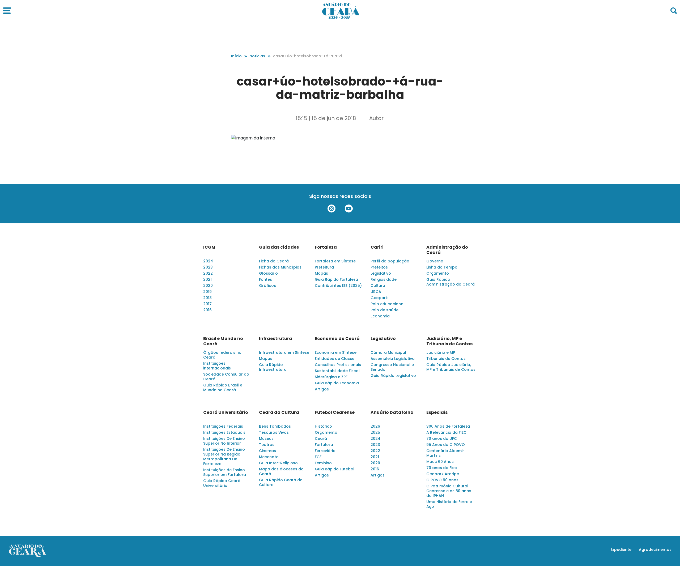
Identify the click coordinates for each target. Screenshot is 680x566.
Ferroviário (325, 450)
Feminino (323, 463)
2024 (208, 261)
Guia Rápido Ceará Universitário (221, 483)
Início (236, 56)
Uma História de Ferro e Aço (449, 504)
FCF (318, 456)
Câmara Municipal (388, 352)
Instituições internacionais (217, 366)
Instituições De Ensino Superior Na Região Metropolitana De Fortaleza (224, 456)
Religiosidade (384, 279)
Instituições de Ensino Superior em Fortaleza (224, 472)
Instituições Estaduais (224, 432)
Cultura (378, 285)
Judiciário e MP (440, 352)
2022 (208, 273)
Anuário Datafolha (392, 412)
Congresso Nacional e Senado (392, 367)
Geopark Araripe (442, 473)
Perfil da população (390, 261)
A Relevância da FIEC (446, 432)
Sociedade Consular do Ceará (226, 376)
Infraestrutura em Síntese (284, 352)
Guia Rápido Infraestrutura (273, 367)
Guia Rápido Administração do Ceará (450, 282)
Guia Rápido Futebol (334, 469)
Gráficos (267, 285)
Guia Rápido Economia (337, 383)
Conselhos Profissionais (338, 364)
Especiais (437, 412)
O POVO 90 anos (442, 480)
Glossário (268, 273)
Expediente (620, 549)
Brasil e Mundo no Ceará (223, 341)
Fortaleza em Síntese (335, 261)
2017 (207, 303)
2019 (207, 291)
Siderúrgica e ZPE (331, 377)
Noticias (257, 56)
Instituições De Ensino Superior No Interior (224, 441)
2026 (375, 426)
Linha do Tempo (441, 267)
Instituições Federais (223, 426)
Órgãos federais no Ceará (222, 355)
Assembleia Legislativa (393, 358)
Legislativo (381, 273)
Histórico (323, 426)
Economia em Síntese (335, 352)
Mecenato (269, 456)
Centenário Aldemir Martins (445, 453)
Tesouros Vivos (274, 432)
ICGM (209, 247)
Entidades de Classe (334, 358)
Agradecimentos (655, 549)
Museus (266, 438)
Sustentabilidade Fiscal (337, 370)
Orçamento (437, 273)
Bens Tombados (275, 426)
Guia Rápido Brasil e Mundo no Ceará (222, 387)
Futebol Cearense (335, 412)
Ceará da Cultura (279, 412)
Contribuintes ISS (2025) (338, 285)
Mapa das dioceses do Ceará (281, 471)
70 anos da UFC (441, 438)
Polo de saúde (384, 310)
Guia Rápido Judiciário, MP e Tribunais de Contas (450, 367)
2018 (207, 297)
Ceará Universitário (225, 412)
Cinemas (267, 450)
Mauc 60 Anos (440, 461)
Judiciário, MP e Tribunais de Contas (449, 341)
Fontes (265, 279)
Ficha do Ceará (274, 261)
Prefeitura (324, 267)
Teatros (266, 444)
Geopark (379, 297)
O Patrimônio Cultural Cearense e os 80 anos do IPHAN (448, 491)
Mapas (321, 273)
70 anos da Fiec (441, 467)
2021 (207, 279)
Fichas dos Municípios (280, 267)
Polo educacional (388, 303)
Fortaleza (326, 247)
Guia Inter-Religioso (278, 463)
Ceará (321, 438)
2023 (208, 267)
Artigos (322, 389)
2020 (208, 285)
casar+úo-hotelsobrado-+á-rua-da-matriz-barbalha (309, 56)
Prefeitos (379, 267)
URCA (376, 291)
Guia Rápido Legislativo (393, 375)
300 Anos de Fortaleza (448, 426)
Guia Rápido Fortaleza (336, 279)
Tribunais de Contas (446, 358)
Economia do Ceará (337, 338)
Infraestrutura (275, 338)
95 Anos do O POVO (445, 444)
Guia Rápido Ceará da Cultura (281, 482)
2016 (207, 310)
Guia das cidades (279, 247)
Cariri (377, 247)
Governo (434, 261)
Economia (380, 316)
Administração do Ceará (447, 250)
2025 (375, 432)
